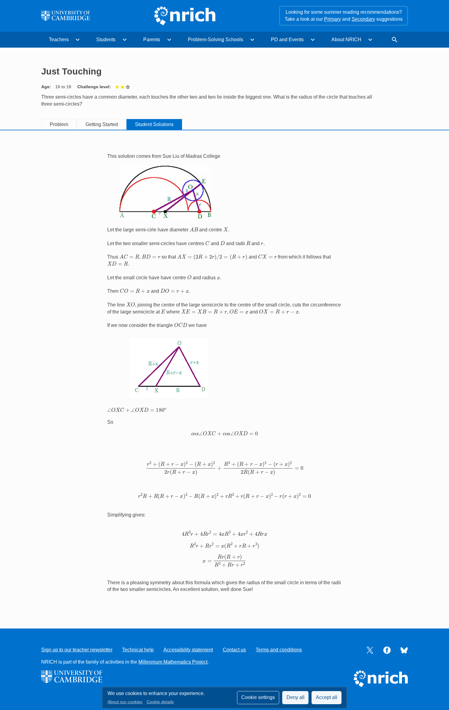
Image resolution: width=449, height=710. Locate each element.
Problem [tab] (59, 124)
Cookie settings (258, 697)
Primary (332, 19)
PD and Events (287, 39)
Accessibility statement (188, 649)
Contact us (234, 649)
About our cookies (125, 702)
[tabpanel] (224, 373)
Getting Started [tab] (102, 124)
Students (105, 39)
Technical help (138, 649)
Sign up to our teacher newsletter (76, 649)
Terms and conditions (279, 649)
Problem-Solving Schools (215, 39)
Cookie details (160, 702)
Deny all (296, 697)
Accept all (326, 697)
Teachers (59, 39)
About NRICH (346, 39)
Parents (151, 39)
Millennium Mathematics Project (172, 662)
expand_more (77, 39)
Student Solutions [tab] (154, 124)
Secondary (363, 19)
